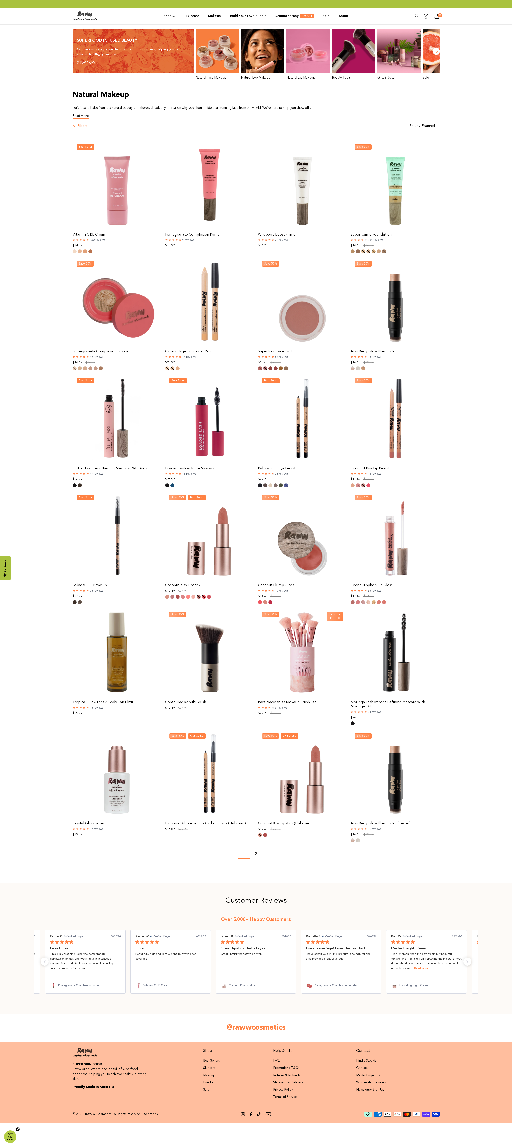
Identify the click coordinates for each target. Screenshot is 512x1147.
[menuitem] (170, 16)
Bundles (209, 1082)
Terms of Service (285, 1097)
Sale (206, 1089)
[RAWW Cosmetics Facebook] (251, 1114)
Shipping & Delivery (288, 1082)
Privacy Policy (283, 1089)
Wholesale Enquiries (371, 1082)
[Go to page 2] (268, 854)
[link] (85, 985)
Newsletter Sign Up (370, 1089)
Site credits (150, 1114)
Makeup (209, 1075)
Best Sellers (211, 1060)
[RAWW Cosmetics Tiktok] (259, 1114)
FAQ (276, 1060)
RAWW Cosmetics (98, 1114)
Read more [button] (336, 968)
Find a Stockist (366, 1060)
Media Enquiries (368, 1075)
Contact (362, 1068)
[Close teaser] (18, 1129)
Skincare (209, 1068)
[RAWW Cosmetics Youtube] (268, 1114)
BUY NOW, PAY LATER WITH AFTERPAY (256, 7)
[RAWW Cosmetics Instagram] (243, 1114)
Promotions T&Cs (286, 1068)
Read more (81, 116)
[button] (45, 962)
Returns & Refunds (286, 1075)
